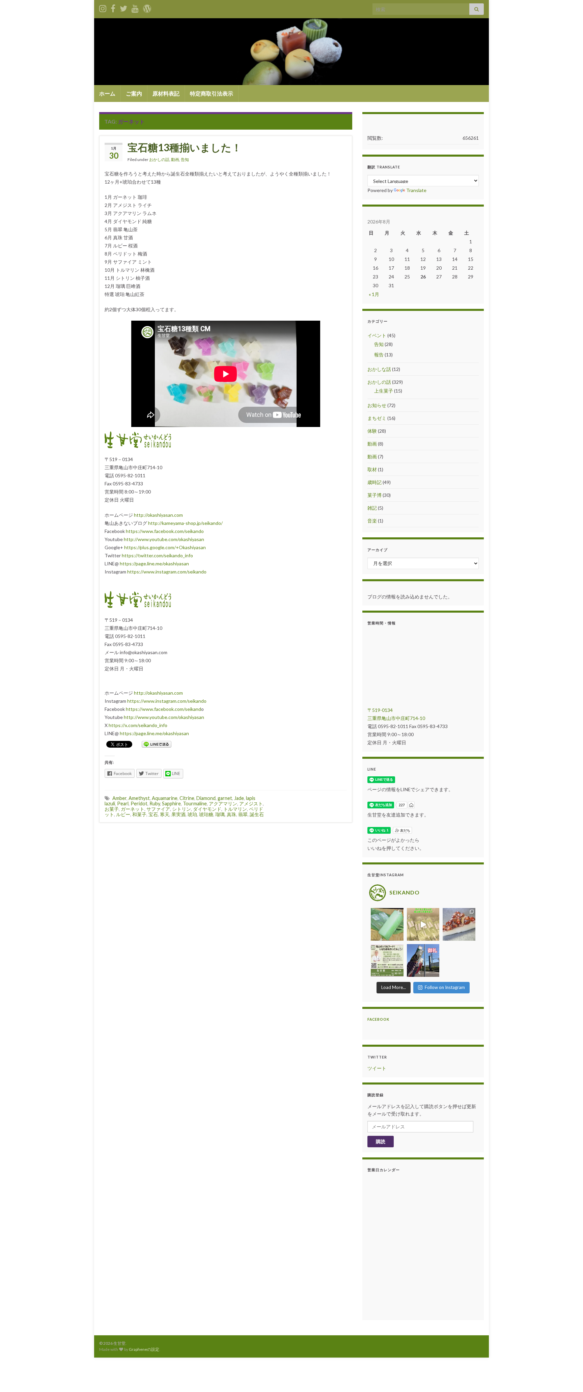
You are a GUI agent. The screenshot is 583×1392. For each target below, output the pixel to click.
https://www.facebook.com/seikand (163, 709)
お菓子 (112, 809)
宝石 (153, 814)
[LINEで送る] (156, 744)
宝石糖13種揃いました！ (185, 147)
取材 (372, 469)
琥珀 (192, 814)
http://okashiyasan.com (158, 515)
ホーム (107, 93)
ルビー (123, 814)
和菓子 (139, 814)
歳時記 (374, 482)
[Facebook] (113, 7)
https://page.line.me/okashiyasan (154, 563)
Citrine (186, 798)
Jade (239, 798)
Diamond (206, 798)
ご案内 (134, 93)
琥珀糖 (206, 814)
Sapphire (171, 803)
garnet (225, 798)
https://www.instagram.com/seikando (166, 571)
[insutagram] (102, 7)
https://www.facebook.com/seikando (165, 531)
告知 (185, 159)
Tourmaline (195, 803)
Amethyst (139, 798)
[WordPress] (147, 7)
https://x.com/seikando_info (138, 725)
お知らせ (376, 405)
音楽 (372, 521)
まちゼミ (376, 418)
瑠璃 (220, 814)
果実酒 (178, 814)
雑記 (372, 508)
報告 (379, 354)
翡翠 (243, 814)
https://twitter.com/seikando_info (157, 555)
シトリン (181, 809)
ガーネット (132, 809)
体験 (372, 431)
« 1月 (374, 294)
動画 (175, 159)
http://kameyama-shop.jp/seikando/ (185, 523)
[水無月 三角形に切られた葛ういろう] (459, 924)
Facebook (378, 1019)
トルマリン (235, 809)
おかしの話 (159, 159)
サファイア (158, 809)
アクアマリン (223, 803)
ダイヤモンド (207, 809)
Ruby (154, 803)
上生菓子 (383, 391)
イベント (376, 335)
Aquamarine (164, 798)
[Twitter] (123, 7)
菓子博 (374, 495)
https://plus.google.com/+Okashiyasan (165, 547)
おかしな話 (379, 369)
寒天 (164, 814)
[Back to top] (567, 1376)
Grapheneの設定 (144, 1349)
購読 (380, 1141)
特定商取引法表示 (211, 93)
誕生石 (257, 814)
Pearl (123, 803)
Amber (119, 798)
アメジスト (251, 803)
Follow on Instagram (445, 987)
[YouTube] (135, 7)
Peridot (139, 803)
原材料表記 (165, 93)
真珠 (231, 814)
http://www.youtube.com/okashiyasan (164, 539)
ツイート (376, 1068)
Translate (416, 190)
